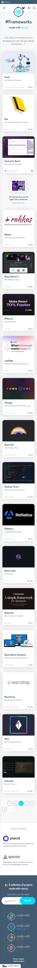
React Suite (9, 570)
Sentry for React (12, 161)
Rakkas (7, 234)
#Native (6, 539)
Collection (7, 2)
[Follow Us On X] (29, 8)
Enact (7, 77)
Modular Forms (11, 486)
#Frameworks (21, 87)
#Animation (13, 454)
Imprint (21, 959)
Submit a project (19, 961)
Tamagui (8, 402)
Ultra (6, 738)
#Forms (13, 496)
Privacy (15, 959)
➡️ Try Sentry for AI (18, 203)
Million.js (8, 318)
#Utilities (13, 791)
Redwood (8, 612)
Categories (4, 8)
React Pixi (9, 444)
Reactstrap (9, 696)
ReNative (8, 528)
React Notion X (11, 276)
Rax (6, 119)
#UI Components (8, 87)
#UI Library (15, 87)
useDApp (8, 360)
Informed (8, 780)
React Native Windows (15, 654)
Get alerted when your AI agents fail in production (18, 198)
